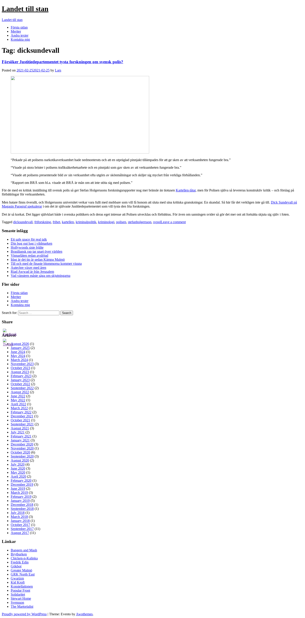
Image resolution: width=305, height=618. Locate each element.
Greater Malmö (21, 570)
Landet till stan (25, 9)
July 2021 (18, 432)
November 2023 (22, 364)
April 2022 (18, 404)
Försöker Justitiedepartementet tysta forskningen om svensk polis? (62, 61)
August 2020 (20, 460)
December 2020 (22, 444)
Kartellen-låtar (186, 190)
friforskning (42, 222)
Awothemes (84, 614)
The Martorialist (22, 606)
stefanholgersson (139, 222)
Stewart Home (21, 598)
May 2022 (18, 400)
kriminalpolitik (86, 222)
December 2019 (22, 484)
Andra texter (19, 35)
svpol (157, 222)
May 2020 (18, 472)
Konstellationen (22, 586)
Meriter (16, 31)
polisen (121, 222)
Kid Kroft (18, 582)
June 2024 (18, 352)
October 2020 (20, 452)
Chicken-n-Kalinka (24, 558)
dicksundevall (23, 222)
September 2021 (22, 424)
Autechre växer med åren (28, 267)
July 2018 (18, 513)
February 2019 (21, 496)
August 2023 (20, 372)
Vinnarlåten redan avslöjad (29, 255)
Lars (58, 70)
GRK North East (23, 574)
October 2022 (20, 384)
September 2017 (22, 529)
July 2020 (18, 464)
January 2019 (20, 500)
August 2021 (20, 428)
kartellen (68, 222)
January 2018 (20, 521)
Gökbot (16, 566)
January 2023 (20, 380)
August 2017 (20, 533)
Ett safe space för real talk (29, 239)
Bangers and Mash (24, 550)
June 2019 (18, 488)
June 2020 (18, 468)
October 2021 (20, 420)
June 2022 (18, 396)
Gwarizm (17, 578)
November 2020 (22, 448)
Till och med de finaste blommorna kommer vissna (46, 263)
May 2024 (18, 356)
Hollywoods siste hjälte (27, 247)
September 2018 (22, 509)
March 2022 (19, 408)
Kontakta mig (20, 39)
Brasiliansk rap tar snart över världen (36, 251)
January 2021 (20, 440)
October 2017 (20, 525)
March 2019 (19, 492)
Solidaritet (18, 594)
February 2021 (21, 436)
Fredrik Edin (20, 562)
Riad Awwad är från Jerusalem (32, 271)
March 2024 (19, 360)
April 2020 (18, 476)
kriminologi (106, 222)
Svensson (17, 602)
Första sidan (19, 27)
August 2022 (20, 392)
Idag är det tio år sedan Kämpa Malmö (38, 259)
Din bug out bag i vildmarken (31, 243)
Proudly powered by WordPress (24, 614)
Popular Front (20, 590)
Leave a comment (173, 222)
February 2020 (21, 480)
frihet (56, 222)
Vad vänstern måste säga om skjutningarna (40, 275)
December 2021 (22, 416)
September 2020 (22, 456)
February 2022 (21, 412)
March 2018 (19, 517)
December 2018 (22, 505)
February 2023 (21, 376)
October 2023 (20, 368)
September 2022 (22, 388)
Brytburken (19, 554)
